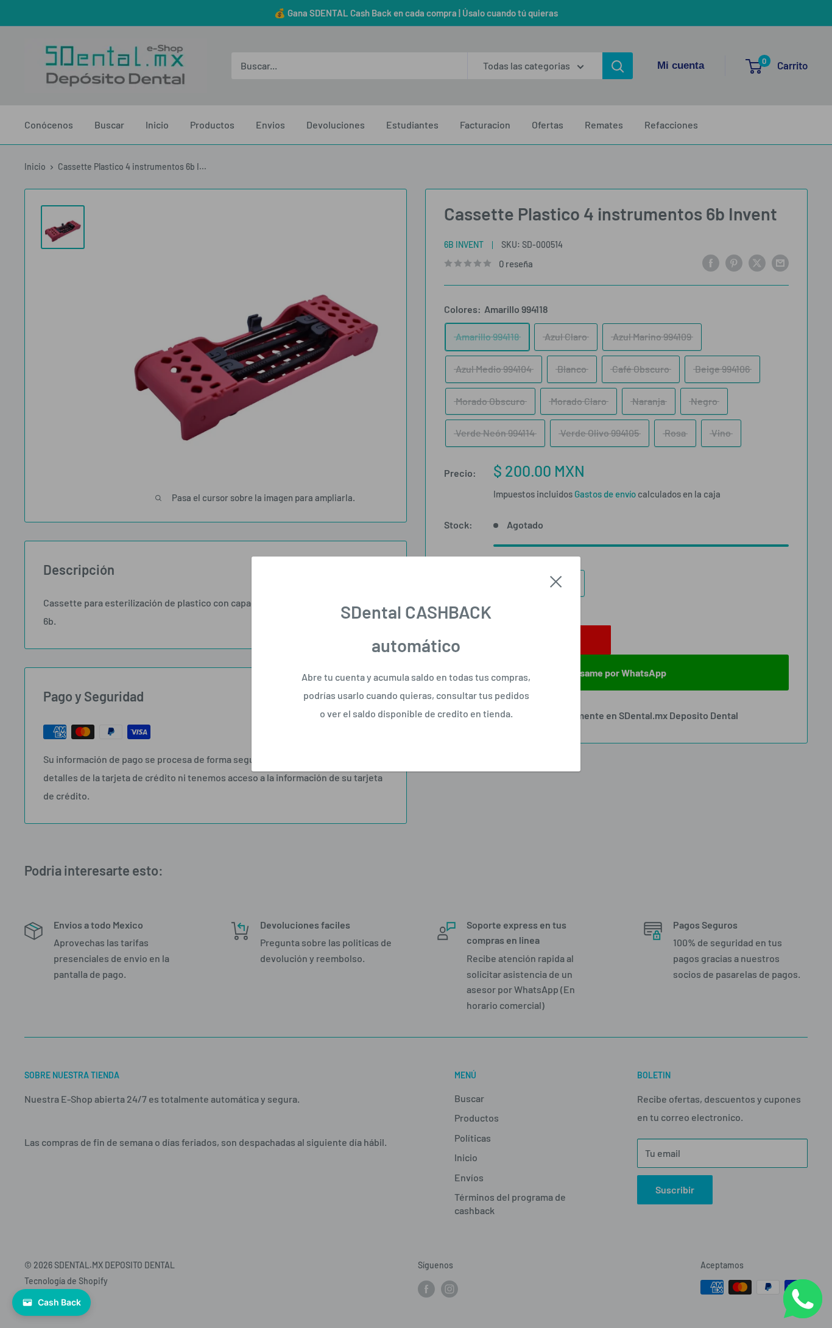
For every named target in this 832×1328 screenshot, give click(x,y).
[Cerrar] (556, 580)
